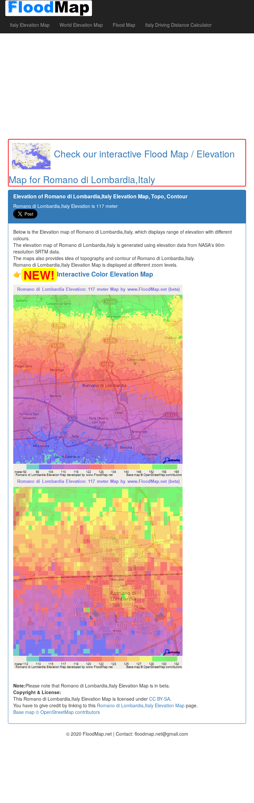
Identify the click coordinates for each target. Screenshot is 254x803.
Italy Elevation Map (30, 24)
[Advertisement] (127, 86)
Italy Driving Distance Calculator (178, 24)
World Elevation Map (81, 24)
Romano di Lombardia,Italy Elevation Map (141, 705)
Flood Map (124, 24)
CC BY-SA (159, 698)
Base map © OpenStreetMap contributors (56, 712)
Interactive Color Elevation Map (105, 274)
